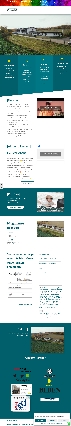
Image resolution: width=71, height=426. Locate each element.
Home (26, 10)
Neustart (31, 10)
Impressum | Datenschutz (12, 420)
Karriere (50, 10)
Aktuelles (44, 10)
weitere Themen (27, 183)
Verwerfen (52, 420)
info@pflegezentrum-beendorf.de (20, 244)
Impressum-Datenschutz (50, 423)
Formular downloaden (25, 304)
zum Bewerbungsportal (15, 207)
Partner (62, 10)
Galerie (56, 10)
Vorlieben (63, 420)
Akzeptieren (40, 420)
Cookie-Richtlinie (42, 423)
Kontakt (38, 10)
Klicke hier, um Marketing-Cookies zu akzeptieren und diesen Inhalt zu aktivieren (50, 108)
